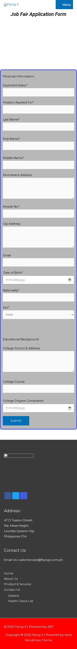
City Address (11, 224)
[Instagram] (23, 495)
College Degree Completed (23, 401)
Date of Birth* (13, 272)
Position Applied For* (18, 102)
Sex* (6, 307)
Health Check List (20, 601)
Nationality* (11, 290)
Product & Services (17, 584)
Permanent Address (17, 175)
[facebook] (7, 495)
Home (8, 573)
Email (7, 255)
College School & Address (21, 348)
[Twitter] (15, 495)
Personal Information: (19, 76)
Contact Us (12, 590)
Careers (13, 595)
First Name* (11, 139)
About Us (11, 579)
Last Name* (11, 119)
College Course (14, 381)
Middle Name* (13, 158)
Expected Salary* (15, 85)
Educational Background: (21, 339)
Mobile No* (11, 206)
